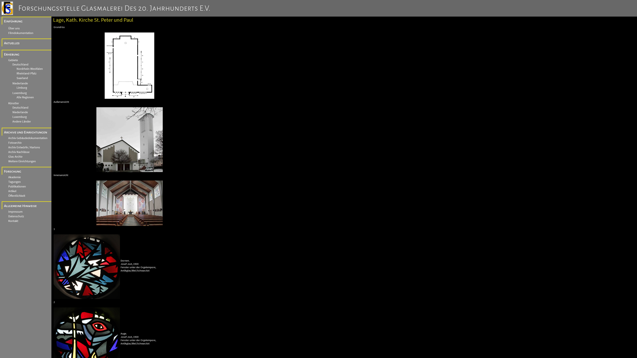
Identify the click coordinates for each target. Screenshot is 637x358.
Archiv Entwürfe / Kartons (24, 147)
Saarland (22, 78)
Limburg (22, 88)
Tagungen (14, 182)
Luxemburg (19, 93)
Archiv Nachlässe (19, 152)
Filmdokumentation (20, 33)
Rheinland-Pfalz (26, 73)
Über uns (14, 28)
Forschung (12, 171)
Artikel (12, 191)
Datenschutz (16, 216)
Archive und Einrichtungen (25, 132)
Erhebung (11, 54)
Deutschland (20, 64)
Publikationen (17, 186)
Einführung (13, 21)
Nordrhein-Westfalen (30, 69)
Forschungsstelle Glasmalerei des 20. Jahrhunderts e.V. (114, 8)
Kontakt (13, 221)
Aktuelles (12, 43)
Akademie (14, 177)
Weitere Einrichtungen (22, 161)
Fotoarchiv (15, 143)
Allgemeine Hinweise (20, 206)
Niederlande (20, 83)
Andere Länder (21, 121)
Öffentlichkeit (16, 196)
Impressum (15, 211)
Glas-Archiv (15, 156)
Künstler (13, 103)
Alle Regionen (25, 97)
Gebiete (13, 60)
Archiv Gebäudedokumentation (27, 138)
